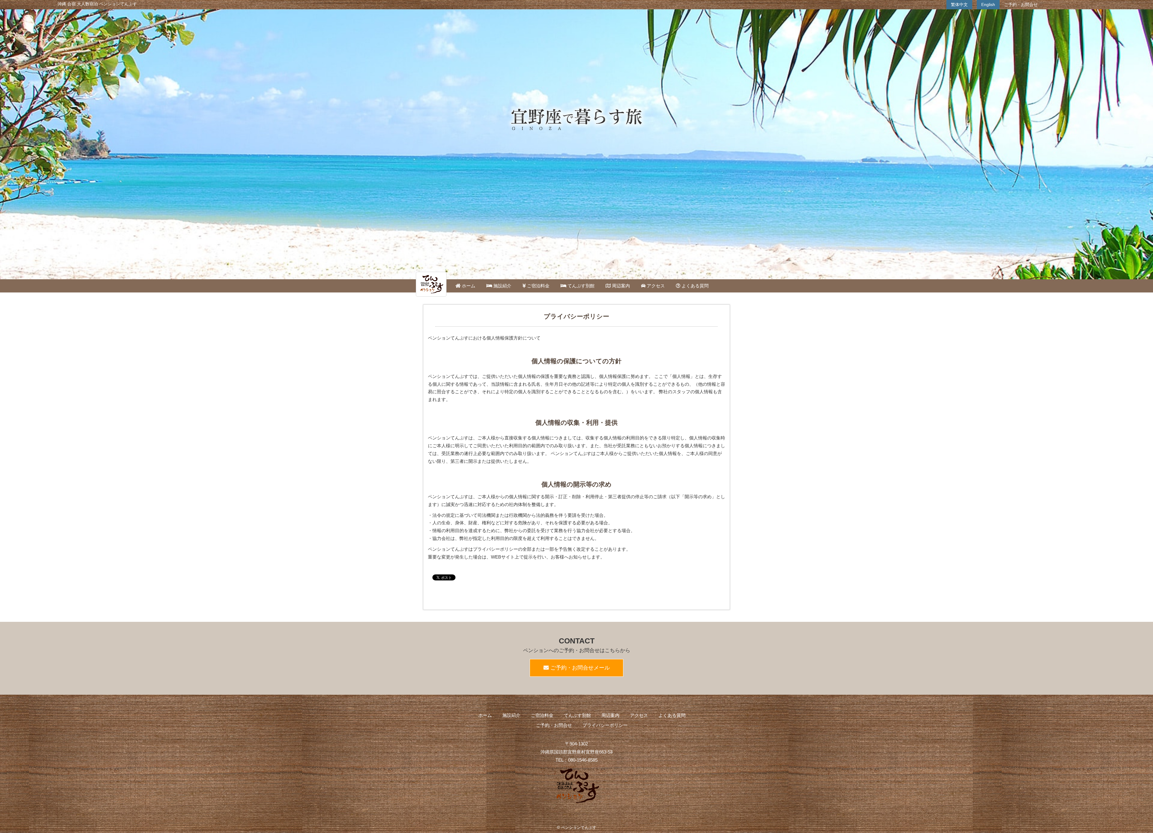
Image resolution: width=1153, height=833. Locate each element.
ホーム (468, 285)
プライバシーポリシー (605, 725)
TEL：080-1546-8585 (576, 760)
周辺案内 (620, 285)
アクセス (655, 285)
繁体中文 (959, 4)
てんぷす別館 (580, 285)
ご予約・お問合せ (1021, 4)
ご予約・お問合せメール (579, 668)
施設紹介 (501, 285)
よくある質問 (694, 285)
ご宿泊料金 (537, 285)
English (988, 4)
